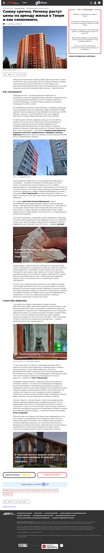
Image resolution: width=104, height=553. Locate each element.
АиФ (18, 70)
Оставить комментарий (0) (52, 475)
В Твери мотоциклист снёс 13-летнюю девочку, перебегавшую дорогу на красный (85, 31)
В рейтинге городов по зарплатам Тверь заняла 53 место (37, 250)
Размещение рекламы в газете (65, 515)
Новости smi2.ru (9, 507)
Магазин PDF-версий (50, 513)
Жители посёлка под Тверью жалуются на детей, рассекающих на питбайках (85, 47)
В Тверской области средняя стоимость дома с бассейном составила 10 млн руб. (40, 455)
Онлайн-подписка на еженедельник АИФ (73, 513)
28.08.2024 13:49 (8, 8)
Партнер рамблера (34, 545)
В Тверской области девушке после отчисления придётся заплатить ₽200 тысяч (85, 23)
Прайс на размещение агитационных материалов (33, 518)
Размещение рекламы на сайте (43, 515)
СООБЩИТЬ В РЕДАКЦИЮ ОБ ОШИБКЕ (63, 518)
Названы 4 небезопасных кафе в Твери (85, 15)
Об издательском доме (24, 513)
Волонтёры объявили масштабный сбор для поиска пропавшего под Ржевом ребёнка (85, 39)
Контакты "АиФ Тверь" (24, 515)
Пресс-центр (38, 513)
